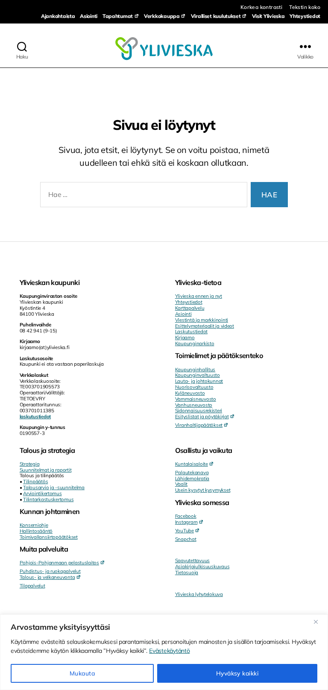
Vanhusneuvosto (193, 405)
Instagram (186, 522)
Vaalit (181, 484)
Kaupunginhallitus (195, 369)
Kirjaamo (185, 337)
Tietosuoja (186, 572)
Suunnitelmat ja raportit (46, 470)
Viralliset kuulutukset (216, 16)
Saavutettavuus (192, 560)
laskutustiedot (35, 416)
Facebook (185, 516)
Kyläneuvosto (190, 393)
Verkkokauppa (162, 16)
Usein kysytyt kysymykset (203, 490)
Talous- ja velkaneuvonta (47, 577)
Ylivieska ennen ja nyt (198, 296)
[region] (164, 652)
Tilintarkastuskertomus (48, 499)
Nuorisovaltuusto (194, 387)
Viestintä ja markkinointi (201, 320)
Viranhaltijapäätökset (199, 425)
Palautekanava (192, 472)
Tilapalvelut (32, 585)
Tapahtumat (117, 16)
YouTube (184, 530)
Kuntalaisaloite (191, 464)
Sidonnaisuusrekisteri (198, 410)
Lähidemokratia (192, 478)
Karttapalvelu (190, 308)
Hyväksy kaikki (237, 673)
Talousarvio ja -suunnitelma (54, 487)
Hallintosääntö (36, 531)
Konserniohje (34, 525)
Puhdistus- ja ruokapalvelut (50, 571)
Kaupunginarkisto (194, 343)
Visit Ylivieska (268, 16)
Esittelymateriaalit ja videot (204, 326)
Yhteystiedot (305, 16)
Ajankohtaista (58, 16)
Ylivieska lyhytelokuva (199, 594)
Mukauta (82, 673)
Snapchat (185, 539)
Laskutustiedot (191, 331)
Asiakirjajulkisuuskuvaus (202, 566)
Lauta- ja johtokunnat (199, 381)
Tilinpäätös (35, 481)
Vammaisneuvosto (195, 399)
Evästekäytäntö (169, 651)
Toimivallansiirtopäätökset (49, 537)
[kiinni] (319, 622)
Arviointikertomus (42, 493)
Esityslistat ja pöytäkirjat (202, 416)
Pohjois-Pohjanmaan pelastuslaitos (59, 562)
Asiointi (88, 16)
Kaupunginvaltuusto (197, 375)
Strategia (30, 464)
